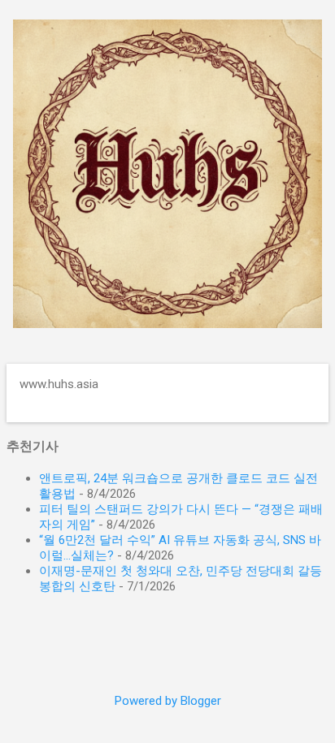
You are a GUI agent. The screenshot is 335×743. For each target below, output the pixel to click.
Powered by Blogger (168, 700)
